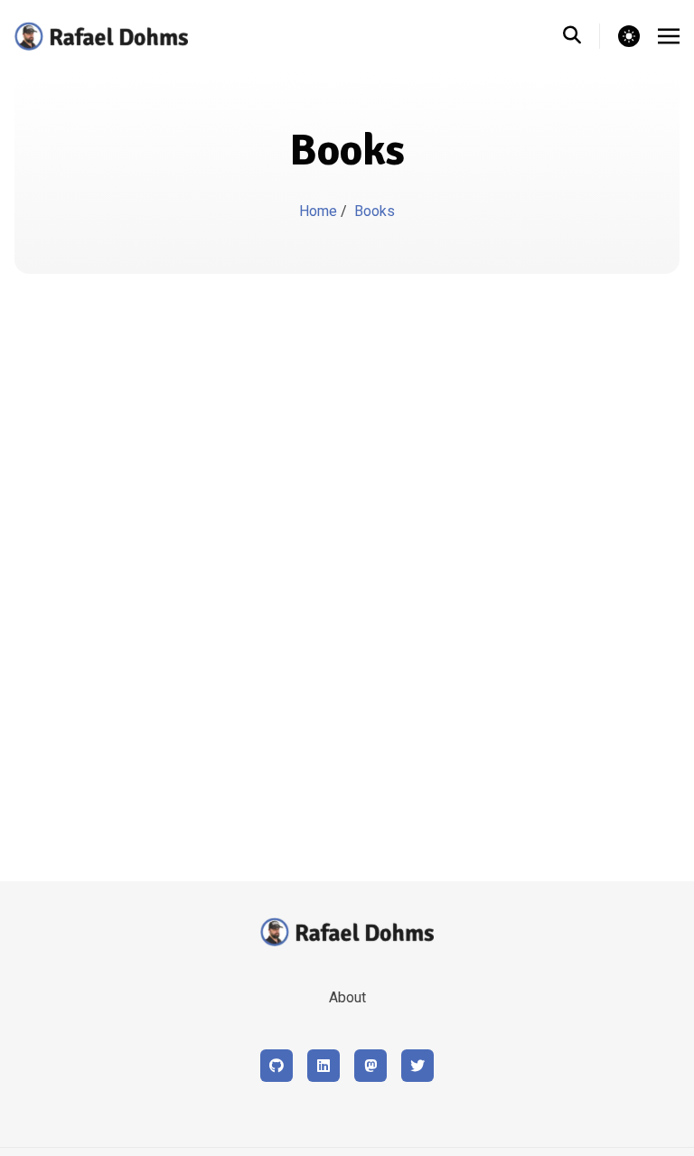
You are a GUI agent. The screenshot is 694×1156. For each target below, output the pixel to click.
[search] (581, 36)
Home (320, 211)
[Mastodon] (370, 1065)
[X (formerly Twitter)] (417, 1065)
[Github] (276, 1065)
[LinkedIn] (323, 1065)
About (347, 998)
